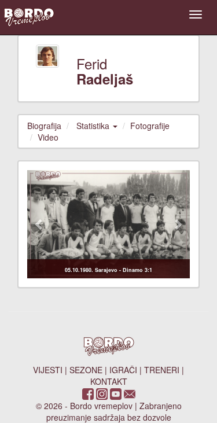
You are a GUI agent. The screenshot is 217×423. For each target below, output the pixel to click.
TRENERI (161, 370)
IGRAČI (123, 370)
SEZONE (85, 370)
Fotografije (150, 125)
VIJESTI (47, 370)
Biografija (44, 125)
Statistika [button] (94, 125)
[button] (39, 224)
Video (48, 137)
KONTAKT (108, 381)
